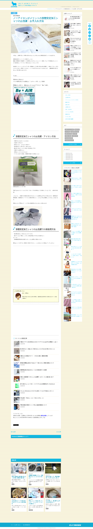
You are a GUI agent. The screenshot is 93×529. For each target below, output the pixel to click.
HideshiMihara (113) (74, 131)
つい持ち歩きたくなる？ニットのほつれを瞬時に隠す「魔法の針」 (76, 286)
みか (47, 508)
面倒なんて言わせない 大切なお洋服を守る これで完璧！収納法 (76, 225)
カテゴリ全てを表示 (69, 119)
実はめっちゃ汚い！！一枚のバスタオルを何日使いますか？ (76, 278)
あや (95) (74, 133)
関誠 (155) (77, 129)
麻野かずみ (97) (68, 133)
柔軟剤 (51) (67, 114)
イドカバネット (24, 4)
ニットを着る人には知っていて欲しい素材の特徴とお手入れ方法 (76, 301)
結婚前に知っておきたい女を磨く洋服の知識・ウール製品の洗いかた (76, 218)
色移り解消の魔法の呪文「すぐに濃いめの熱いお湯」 (76, 240)
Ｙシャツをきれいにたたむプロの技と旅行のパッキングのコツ (76, 172)
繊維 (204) (67, 102)
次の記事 (58, 431)
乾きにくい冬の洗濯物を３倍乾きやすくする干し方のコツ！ (76, 202)
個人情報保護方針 (26, 524)
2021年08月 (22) (69, 157)
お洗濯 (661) (67, 97)
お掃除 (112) (67, 107)
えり (30, 484)
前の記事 (13, 431)
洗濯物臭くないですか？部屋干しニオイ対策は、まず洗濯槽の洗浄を (76, 263)
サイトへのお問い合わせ (15, 524)
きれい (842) (67, 95)
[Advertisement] (24, 119)
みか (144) (67, 131)
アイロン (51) (68, 116)
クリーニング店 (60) (69, 111)
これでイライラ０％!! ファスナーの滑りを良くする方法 (76, 210)
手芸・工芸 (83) (68, 109)
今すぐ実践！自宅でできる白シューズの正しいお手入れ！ (76, 187)
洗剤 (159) (67, 104)
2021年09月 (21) (69, 156)
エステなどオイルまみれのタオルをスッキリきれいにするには (76, 294)
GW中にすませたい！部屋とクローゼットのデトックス (76, 180)
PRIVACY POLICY (76, 6)
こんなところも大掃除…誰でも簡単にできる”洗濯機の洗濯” (76, 233)
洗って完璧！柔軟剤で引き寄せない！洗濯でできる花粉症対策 (76, 195)
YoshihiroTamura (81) (69, 140)
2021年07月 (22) (69, 159)
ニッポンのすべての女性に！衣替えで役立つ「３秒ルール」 (76, 256)
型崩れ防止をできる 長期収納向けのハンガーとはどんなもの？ (76, 271)
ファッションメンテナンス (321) (71, 99)
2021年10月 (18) (69, 154)
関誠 (13, 484)
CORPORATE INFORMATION (66, 6)
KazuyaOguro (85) (68, 138)
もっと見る (72, 162)
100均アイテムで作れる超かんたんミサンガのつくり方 (76, 309)
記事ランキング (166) (69, 129)
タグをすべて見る (73, 144)
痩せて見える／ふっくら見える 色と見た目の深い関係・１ (76, 248)
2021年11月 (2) (69, 153)
